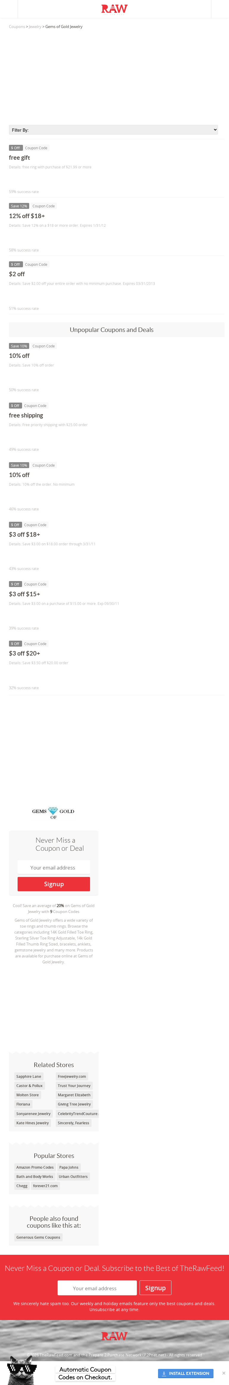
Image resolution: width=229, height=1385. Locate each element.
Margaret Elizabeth (74, 1094)
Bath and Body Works (34, 1176)
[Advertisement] (117, 77)
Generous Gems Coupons (38, 1237)
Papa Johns (68, 1167)
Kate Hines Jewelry (32, 1122)
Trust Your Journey (74, 1085)
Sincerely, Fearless (73, 1122)
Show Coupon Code (36, 179)
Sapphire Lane (28, 1076)
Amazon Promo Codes (35, 1167)
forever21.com (45, 1185)
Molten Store (27, 1094)
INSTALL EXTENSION (189, 1373)
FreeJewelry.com (72, 1076)
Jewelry (35, 26)
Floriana (23, 1104)
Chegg (21, 1185)
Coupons (17, 26)
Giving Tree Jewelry (74, 1104)
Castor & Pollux (29, 1085)
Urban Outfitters (73, 1176)
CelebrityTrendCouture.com (82, 1113)
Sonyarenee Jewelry (33, 1113)
